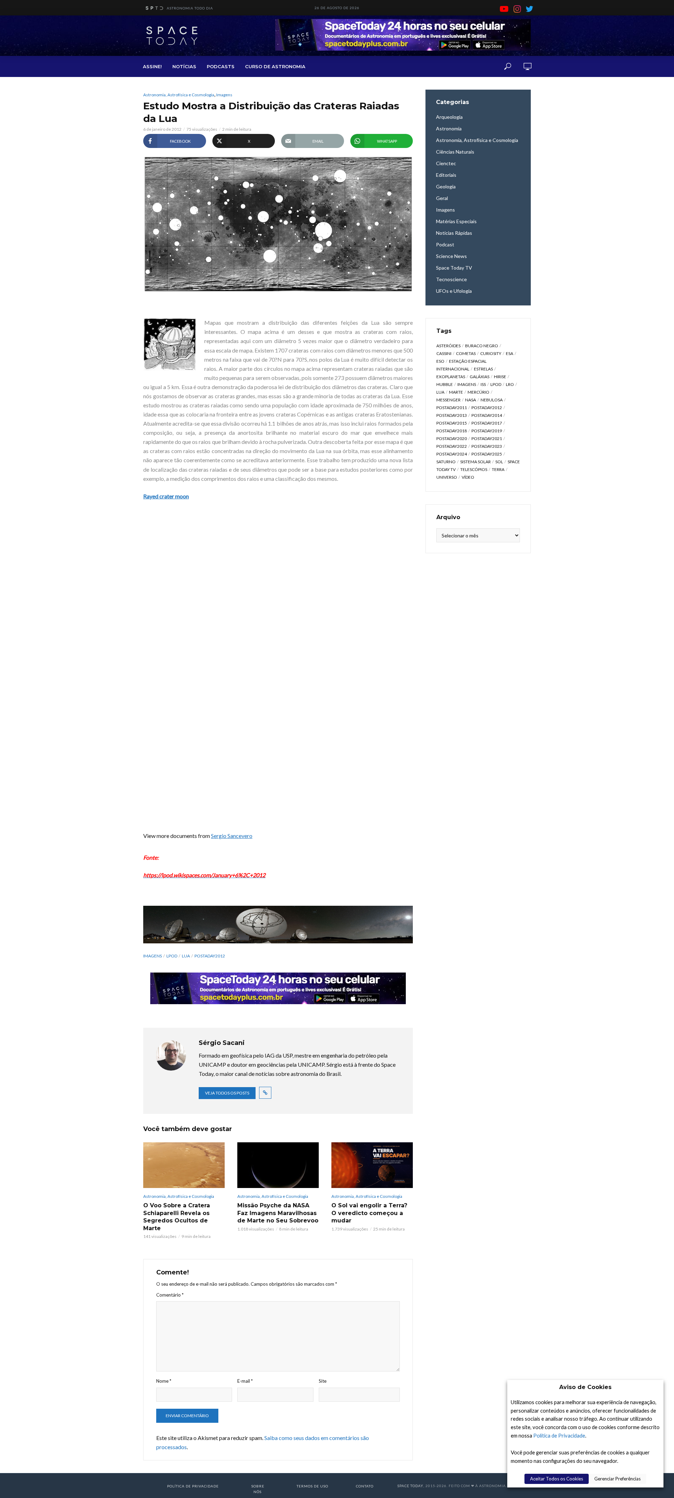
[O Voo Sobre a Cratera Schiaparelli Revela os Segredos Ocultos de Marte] (184, 1165)
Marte (456, 392)
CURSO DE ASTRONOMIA (275, 66)
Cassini (443, 353)
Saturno (446, 461)
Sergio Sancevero (231, 835)
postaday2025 (486, 454)
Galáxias (479, 376)
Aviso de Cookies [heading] (585, 1387)
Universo (446, 477)
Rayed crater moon (166, 496)
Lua (186, 955)
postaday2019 (486, 430)
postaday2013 (451, 415)
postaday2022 (451, 446)
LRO (510, 384)
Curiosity (490, 353)
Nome (163, 1381)
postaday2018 (451, 430)
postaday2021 (486, 438)
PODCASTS (220, 66)
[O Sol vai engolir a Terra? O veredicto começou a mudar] (372, 1165)
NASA (470, 399)
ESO (440, 361)
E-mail (245, 1381)
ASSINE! (152, 66)
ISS (483, 384)
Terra (498, 469)
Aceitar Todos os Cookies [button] (556, 1478)
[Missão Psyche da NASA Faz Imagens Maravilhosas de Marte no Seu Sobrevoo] (278, 1165)
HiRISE (500, 376)
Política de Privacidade (559, 1436)
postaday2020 (451, 438)
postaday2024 (451, 454)
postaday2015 (451, 423)
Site (322, 1381)
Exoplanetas (450, 376)
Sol (499, 461)
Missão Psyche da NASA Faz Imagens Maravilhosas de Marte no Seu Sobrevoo (277, 1213)
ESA (509, 353)
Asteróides (448, 345)
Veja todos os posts (227, 1093)
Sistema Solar (475, 461)
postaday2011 (451, 407)
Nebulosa (492, 399)
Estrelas (483, 369)
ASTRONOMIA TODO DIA (190, 8)
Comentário (170, 1295)
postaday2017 (486, 423)
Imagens (224, 94)
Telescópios (473, 469)
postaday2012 (209, 955)
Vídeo (468, 477)
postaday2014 (486, 415)
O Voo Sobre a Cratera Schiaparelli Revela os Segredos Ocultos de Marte (176, 1217)
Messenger (448, 399)
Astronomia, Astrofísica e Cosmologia (178, 94)
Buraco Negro (481, 345)
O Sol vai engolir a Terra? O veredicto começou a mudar (369, 1213)
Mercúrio (478, 392)
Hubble (444, 384)
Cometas (466, 353)
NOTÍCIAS (184, 66)
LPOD (171, 955)
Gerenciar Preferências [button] (617, 1478)
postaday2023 (486, 446)
